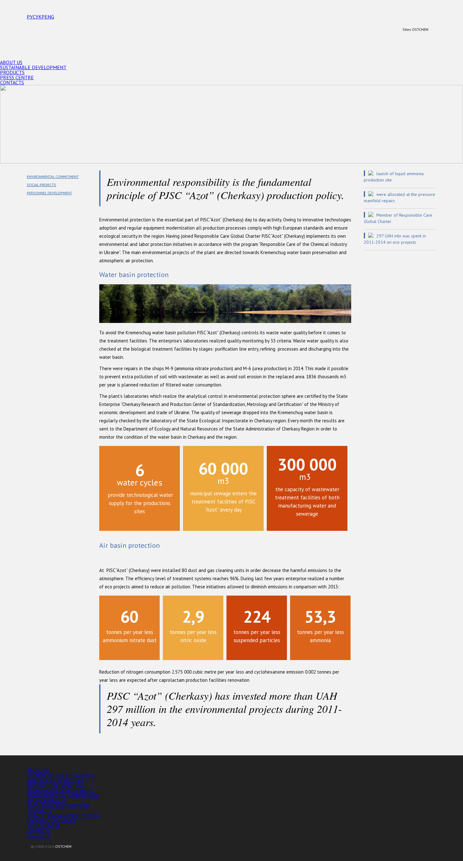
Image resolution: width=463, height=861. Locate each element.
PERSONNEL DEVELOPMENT (49, 193)
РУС (31, 17)
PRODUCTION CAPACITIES (55, 785)
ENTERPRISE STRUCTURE (55, 780)
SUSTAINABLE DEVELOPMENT (33, 67)
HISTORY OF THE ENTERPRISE (60, 775)
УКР (40, 17)
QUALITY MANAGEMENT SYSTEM (63, 816)
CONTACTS (12, 82)
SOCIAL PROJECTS (41, 184)
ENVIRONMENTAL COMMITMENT (53, 176)
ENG (49, 17)
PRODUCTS (12, 72)
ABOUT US (11, 62)
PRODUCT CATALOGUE (51, 821)
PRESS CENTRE (17, 77)
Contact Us (38, 836)
